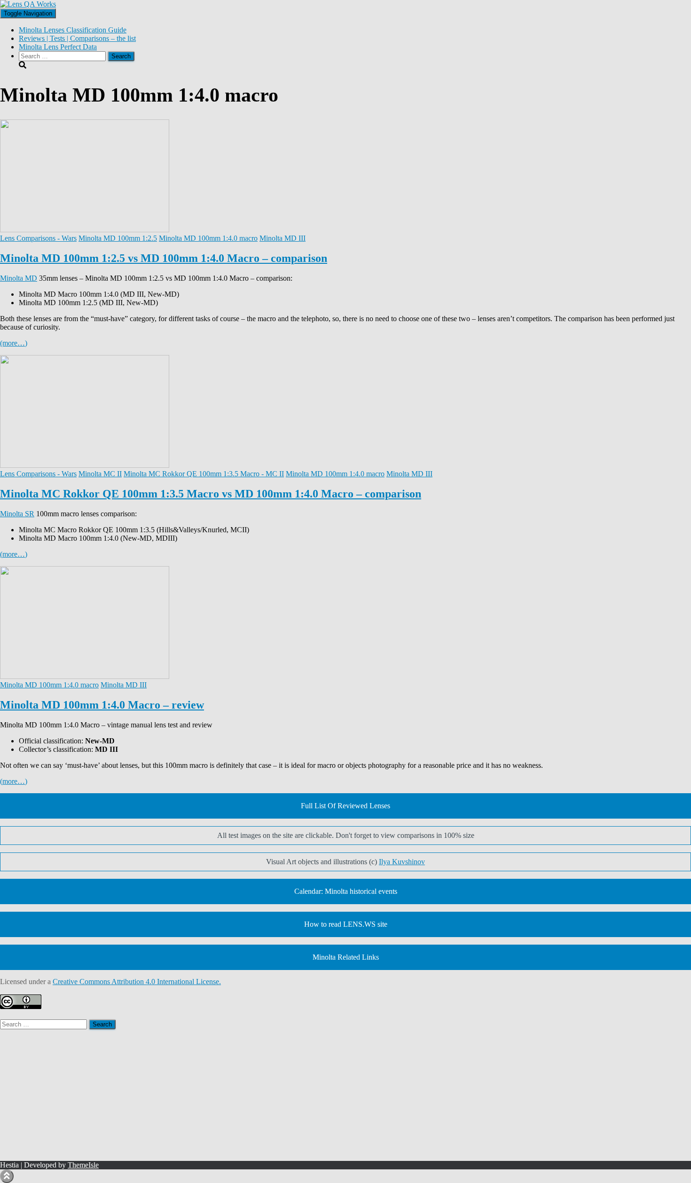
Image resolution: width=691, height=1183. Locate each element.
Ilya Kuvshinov (402, 862)
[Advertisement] (282, 1095)
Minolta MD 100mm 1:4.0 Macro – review (102, 705)
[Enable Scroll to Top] (7, 1176)
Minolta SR (17, 514)
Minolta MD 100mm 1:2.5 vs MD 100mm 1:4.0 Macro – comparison (163, 258)
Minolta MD (18, 278)
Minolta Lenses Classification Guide (72, 30)
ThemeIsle (83, 1165)
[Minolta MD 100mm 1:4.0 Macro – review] (84, 676)
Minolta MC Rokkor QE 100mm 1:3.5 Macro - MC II (204, 474)
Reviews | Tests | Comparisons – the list (77, 38)
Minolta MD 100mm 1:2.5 (118, 238)
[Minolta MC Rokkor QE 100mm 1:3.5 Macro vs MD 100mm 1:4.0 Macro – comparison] (84, 465)
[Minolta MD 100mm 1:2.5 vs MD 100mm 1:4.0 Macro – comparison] (84, 230)
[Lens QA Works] (28, 4)
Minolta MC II (100, 474)
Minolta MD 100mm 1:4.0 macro (208, 238)
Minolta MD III (282, 238)
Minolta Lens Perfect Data (58, 47)
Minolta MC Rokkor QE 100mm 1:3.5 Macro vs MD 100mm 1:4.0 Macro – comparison (210, 494)
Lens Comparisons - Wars (38, 238)
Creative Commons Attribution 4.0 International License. (137, 982)
